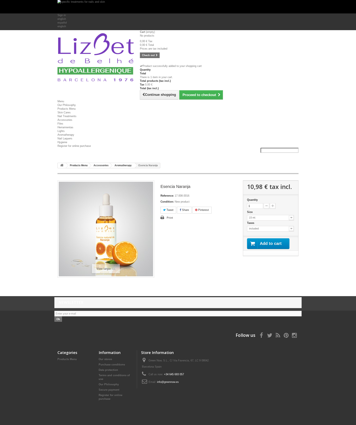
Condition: (167, 201)
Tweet (169, 209)
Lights (61, 131)
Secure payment (109, 389)
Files (60, 123)
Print (170, 217)
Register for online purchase (74, 145)
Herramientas (65, 127)
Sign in (61, 15)
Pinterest (203, 209)
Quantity (252, 199)
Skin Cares (64, 112)
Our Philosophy (66, 105)
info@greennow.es (168, 381)
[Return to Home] (62, 165)
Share (185, 209)
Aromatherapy (65, 134)
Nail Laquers (64, 138)
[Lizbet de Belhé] (95, 58)
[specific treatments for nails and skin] (178, 6)
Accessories (64, 119)
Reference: (167, 195)
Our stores (105, 359)
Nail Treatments (66, 116)
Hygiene (62, 142)
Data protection (108, 370)
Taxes (251, 222)
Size (250, 212)
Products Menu (66, 108)
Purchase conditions (112, 364)
